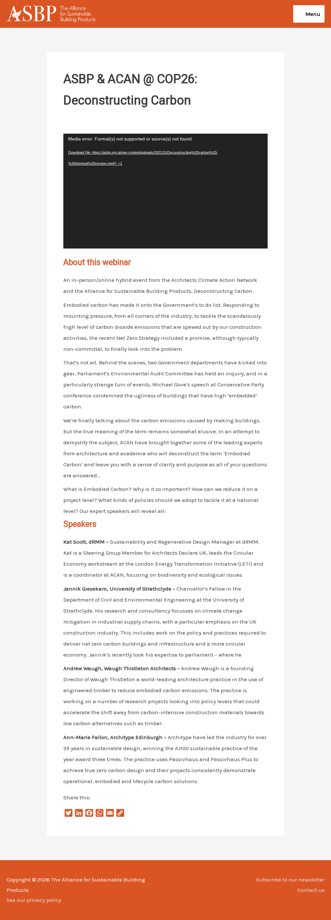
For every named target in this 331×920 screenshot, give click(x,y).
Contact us (311, 890)
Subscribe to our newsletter (290, 879)
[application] (165, 191)
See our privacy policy (33, 900)
